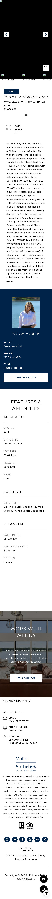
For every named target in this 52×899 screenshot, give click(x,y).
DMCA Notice (26, 879)
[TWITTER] (45, 839)
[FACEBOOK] (22, 839)
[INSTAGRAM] (7, 839)
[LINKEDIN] (15, 839)
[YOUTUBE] (37, 839)
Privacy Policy (38, 875)
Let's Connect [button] (26, 678)
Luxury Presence (26, 859)
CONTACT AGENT (26, 377)
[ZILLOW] (30, 839)
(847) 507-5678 (12, 356)
